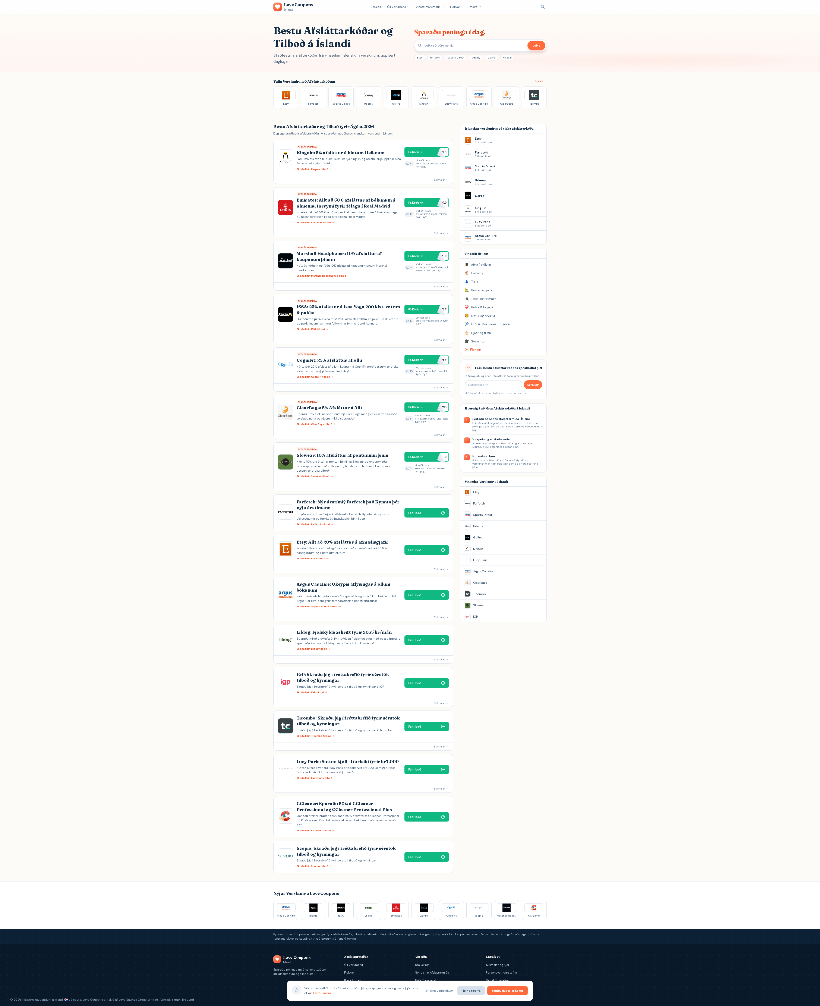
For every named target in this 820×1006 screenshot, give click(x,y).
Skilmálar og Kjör (497, 965)
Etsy (420, 57)
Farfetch (435, 57)
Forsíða (376, 7)
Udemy (476, 57)
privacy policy (513, 393)
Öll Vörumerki (396, 7)
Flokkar (455, 7)
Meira (473, 7)
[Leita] (543, 7)
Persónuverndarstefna (501, 972)
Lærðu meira (322, 993)
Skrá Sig (533, 385)
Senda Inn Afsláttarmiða (432, 972)
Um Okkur (422, 965)
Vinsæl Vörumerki (428, 7)
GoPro (492, 57)
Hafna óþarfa (471, 991)
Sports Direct (455, 57)
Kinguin (507, 57)
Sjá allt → (541, 81)
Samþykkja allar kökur (507, 991)
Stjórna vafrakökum (439, 991)
